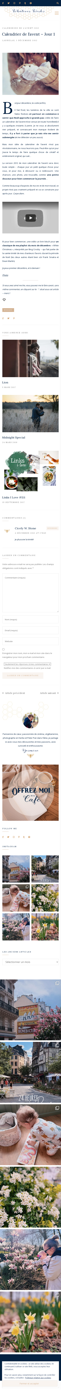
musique (8, 310)
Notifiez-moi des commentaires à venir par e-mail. (27, 668)
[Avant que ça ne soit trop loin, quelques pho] (45, 869)
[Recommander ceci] (4, 299)
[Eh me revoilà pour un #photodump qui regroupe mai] (16, 898)
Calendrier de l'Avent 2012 (20, 28)
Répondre (53, 528)
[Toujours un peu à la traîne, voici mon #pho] (45, 927)
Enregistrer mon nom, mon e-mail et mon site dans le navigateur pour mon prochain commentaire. (27, 655)
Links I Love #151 (13, 497)
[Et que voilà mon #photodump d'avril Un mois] (45, 898)
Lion (5, 382)
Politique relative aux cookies (38, 1377)
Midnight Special (13, 437)
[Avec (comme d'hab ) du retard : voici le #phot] (16, 927)
